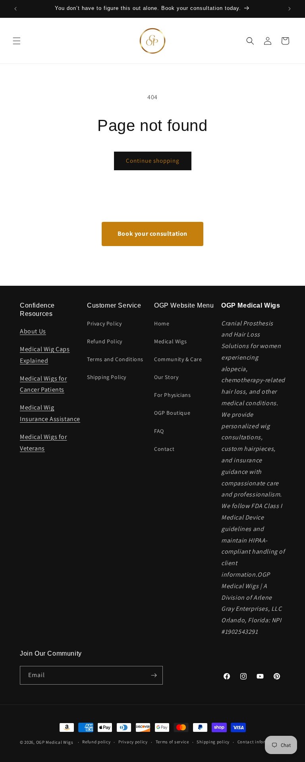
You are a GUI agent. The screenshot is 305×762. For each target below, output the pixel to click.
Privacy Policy (104, 323)
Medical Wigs (170, 341)
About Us (33, 331)
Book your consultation (152, 233)
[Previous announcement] (15, 8)
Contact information (258, 742)
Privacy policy (133, 742)
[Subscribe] (153, 675)
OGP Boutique (172, 412)
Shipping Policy (106, 377)
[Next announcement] (289, 8)
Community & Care (178, 359)
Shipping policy (213, 742)
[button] (16, 41)
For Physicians (172, 394)
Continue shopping (153, 160)
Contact (164, 448)
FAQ (159, 431)
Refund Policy (104, 341)
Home (161, 323)
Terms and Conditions (115, 359)
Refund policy (96, 742)
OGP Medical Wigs (54, 742)
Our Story (166, 377)
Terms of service (172, 742)
